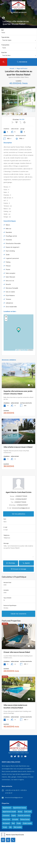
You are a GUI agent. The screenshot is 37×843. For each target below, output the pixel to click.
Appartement (7, 808)
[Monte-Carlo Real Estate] (18, 8)
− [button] (6, 319)
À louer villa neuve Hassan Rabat (17, 652)
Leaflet (17, 350)
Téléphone (6, 535)
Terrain (5, 827)
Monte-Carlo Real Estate (15, 835)
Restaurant (6, 823)
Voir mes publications (18, 514)
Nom (5, 519)
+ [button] (6, 317)
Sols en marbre (10, 292)
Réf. (2, 30)
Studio (19, 823)
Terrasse (8, 299)
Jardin (8, 254)
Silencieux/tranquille (12, 288)
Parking (8, 262)
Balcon (8, 225)
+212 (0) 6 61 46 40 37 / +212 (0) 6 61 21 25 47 (16, 791)
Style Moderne (10, 295)
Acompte (6, 590)
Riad (13, 823)
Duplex (13, 815)
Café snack (27, 811)
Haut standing (10, 251)
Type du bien (5, 37)
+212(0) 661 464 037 (20, 12)
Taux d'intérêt (7, 598)
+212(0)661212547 (22, 505)
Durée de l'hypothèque (10, 605)
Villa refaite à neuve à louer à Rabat (18, 447)
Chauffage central (11, 236)
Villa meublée (18, 827)
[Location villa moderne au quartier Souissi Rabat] (18, 330)
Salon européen (10, 273)
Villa (10, 827)
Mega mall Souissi (22, 68)
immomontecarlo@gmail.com (21, 508)
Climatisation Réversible (13, 243)
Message (6, 543)
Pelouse (8, 266)
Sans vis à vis (10, 280)
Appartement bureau (19, 808)
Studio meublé (27, 823)
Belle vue (8, 228)
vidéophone (9, 303)
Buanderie (9, 232)
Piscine (8, 269)
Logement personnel (12, 258)
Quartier (4, 52)
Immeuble (15, 819)
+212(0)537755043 (21, 496)
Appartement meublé (9, 811)
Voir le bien (18, 383)
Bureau (20, 811)
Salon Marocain (10, 277)
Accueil (12, 68)
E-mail (5, 527)
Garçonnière (6, 819)
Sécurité (8, 284)
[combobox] (18, 40)
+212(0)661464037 (21, 499)
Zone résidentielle (11, 307)
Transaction (5, 45)
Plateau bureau (24, 819)
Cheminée (9, 240)
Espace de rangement (12, 247)
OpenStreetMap (24, 350)
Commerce (6, 815)
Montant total (7, 582)
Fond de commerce (24, 815)
